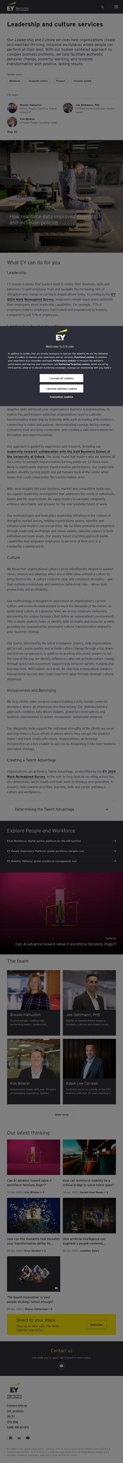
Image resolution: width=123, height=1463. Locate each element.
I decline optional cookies (61, 388)
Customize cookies (61, 396)
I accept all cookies (61, 378)
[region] (61, 366)
